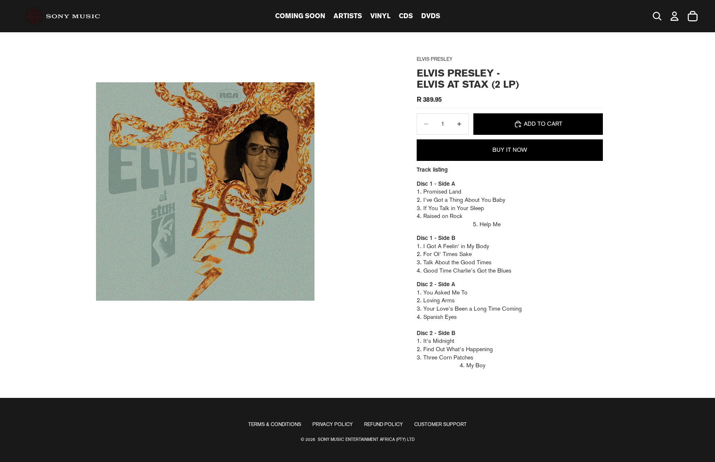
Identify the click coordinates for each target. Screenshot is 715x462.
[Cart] (693, 16)
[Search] (657, 16)
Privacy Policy (332, 424)
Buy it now (509, 149)
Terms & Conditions (274, 424)
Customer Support (440, 424)
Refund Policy (383, 424)
